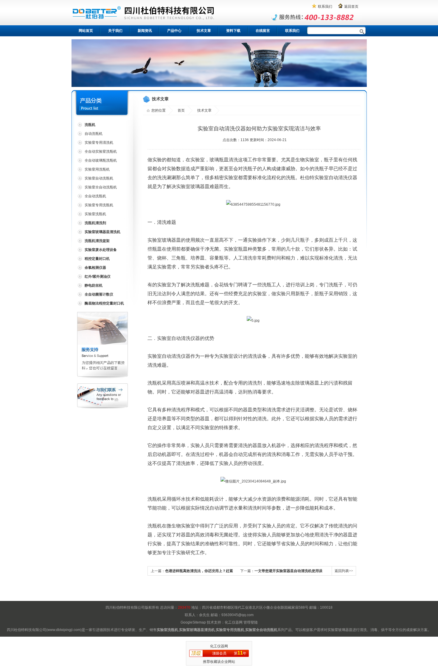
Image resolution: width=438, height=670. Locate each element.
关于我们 (115, 31)
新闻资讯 (145, 31)
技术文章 (204, 31)
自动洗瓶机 (93, 134)
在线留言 (263, 31)
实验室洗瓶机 (95, 214)
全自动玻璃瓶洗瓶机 (101, 160)
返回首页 (351, 6)
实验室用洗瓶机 (97, 169)
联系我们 (325, 6)
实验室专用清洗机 (99, 142)
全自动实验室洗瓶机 (101, 151)
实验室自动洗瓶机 (99, 178)
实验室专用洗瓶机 (99, 205)
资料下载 (233, 31)
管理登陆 (250, 622)
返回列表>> (344, 571)
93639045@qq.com (237, 615)
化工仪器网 (234, 622)
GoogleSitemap (193, 622)
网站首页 (86, 31)
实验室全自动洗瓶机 (101, 187)
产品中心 (174, 31)
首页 (181, 110)
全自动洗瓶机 (95, 196)
